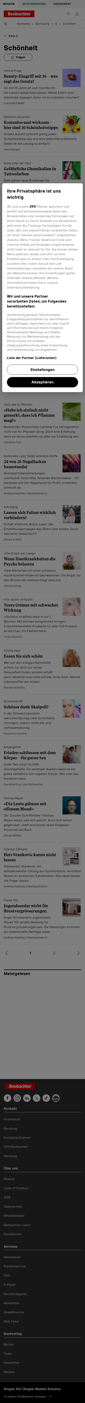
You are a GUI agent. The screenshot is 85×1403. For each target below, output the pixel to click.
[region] (42, 287)
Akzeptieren (42, 382)
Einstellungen (42, 370)
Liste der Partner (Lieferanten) (32, 358)
